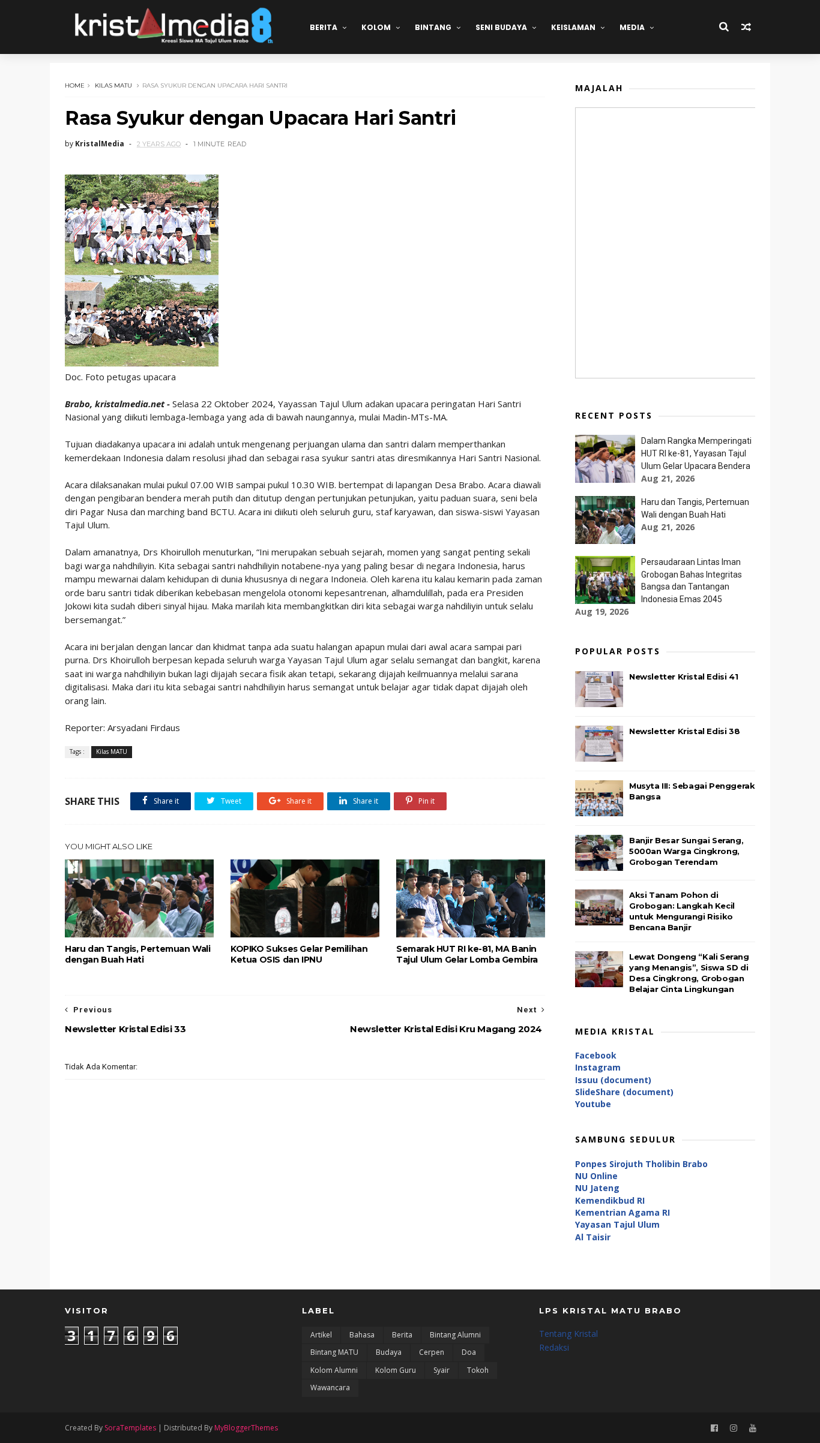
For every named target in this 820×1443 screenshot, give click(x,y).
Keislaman (573, 27)
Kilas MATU (113, 85)
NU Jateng (597, 1188)
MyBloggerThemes (246, 1428)
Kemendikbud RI (610, 1200)
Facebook (596, 1055)
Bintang (433, 27)
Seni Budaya (501, 27)
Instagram (598, 1067)
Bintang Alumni (455, 1335)
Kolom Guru (395, 1370)
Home (75, 85)
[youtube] (752, 1428)
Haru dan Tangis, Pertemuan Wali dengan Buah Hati (138, 954)
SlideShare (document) (624, 1092)
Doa (469, 1352)
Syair (441, 1370)
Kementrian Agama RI (622, 1212)
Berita (323, 27)
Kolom (376, 27)
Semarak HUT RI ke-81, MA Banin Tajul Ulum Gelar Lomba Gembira (467, 954)
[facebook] (714, 1428)
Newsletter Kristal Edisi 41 (683, 676)
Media (632, 27)
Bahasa (362, 1335)
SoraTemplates (130, 1428)
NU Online (596, 1176)
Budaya (389, 1352)
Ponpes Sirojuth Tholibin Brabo (641, 1164)
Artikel (321, 1335)
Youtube (593, 1104)
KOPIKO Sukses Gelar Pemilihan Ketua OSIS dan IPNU (299, 954)
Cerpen (431, 1352)
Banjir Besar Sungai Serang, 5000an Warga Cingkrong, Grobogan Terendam (686, 851)
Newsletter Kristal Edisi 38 (684, 731)
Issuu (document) (613, 1080)
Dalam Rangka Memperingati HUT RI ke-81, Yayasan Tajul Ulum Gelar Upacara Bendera (696, 453)
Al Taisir (592, 1237)
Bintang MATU (334, 1352)
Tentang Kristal (568, 1333)
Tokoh (478, 1370)
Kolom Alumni (334, 1370)
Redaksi (554, 1347)
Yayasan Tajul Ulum (617, 1224)
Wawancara (330, 1387)
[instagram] (733, 1428)
